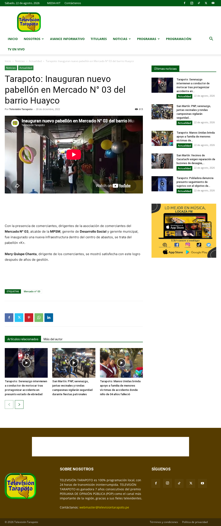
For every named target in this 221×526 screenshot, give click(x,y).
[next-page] (19, 404)
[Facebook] (184, 3)
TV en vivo (16, 49)
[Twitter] (206, 3)
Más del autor (53, 339)
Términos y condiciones (164, 522)
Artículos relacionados (22, 339)
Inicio (13, 39)
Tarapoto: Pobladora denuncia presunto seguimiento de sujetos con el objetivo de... (195, 182)
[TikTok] (199, 3)
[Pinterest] (29, 317)
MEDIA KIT (53, 3)
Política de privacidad (195, 522)
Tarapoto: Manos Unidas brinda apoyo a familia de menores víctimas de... (196, 136)
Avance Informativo (67, 39)
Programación (178, 39)
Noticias (120, 39)
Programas (146, 39)
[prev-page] (9, 404)
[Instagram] (191, 3)
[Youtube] (213, 3)
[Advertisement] (74, 209)
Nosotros (32, 39)
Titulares (99, 39)
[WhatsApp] (39, 317)
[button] (211, 39)
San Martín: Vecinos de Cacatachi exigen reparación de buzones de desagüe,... (196, 159)
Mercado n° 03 (32, 291)
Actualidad (35, 61)
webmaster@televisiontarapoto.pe (104, 507)
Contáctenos (73, 3)
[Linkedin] (48, 317)
